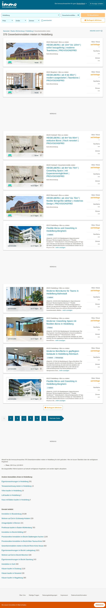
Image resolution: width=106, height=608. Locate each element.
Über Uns (22, 595)
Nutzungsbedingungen (49, 595)
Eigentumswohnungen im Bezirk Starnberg (17, 559)
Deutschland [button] (81, 3)
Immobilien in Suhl (8, 564)
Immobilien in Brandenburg (11, 514)
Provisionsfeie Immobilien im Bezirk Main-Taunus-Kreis (22, 541)
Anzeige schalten (97, 3)
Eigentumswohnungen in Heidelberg (15, 481)
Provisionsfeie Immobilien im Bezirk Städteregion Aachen (23, 537)
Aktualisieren (94, 15)
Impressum (64, 595)
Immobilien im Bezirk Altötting (12, 532)
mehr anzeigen (60, 247)
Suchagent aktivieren (94, 20)
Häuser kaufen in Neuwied (11, 573)
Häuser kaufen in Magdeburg (12, 578)
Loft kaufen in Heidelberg (11, 495)
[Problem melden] (40, 62)
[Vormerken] (40, 44)
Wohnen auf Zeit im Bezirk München (15, 555)
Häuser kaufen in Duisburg (11, 569)
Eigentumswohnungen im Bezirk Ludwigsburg (18, 550)
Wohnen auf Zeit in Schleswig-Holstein (16, 518)
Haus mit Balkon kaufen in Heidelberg (15, 500)
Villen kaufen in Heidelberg (12, 491)
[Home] (9, 4)
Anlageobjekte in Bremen (11, 523)
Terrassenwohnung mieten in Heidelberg (16, 486)
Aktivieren (100, 605)
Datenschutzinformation (79, 595)
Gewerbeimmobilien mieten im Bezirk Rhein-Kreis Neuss (22, 546)
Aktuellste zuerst (94, 31)
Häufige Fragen (34, 595)
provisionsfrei (47, 20)
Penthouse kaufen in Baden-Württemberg (17, 527)
